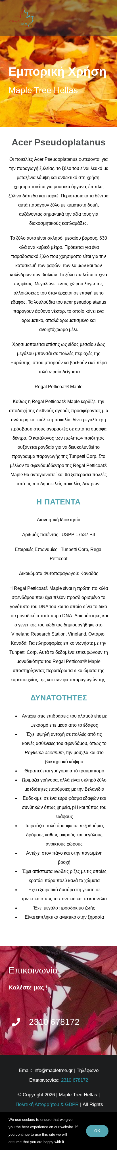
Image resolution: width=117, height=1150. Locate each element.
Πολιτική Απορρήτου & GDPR (47, 1104)
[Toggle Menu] (105, 18)
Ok (97, 1131)
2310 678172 (74, 1080)
